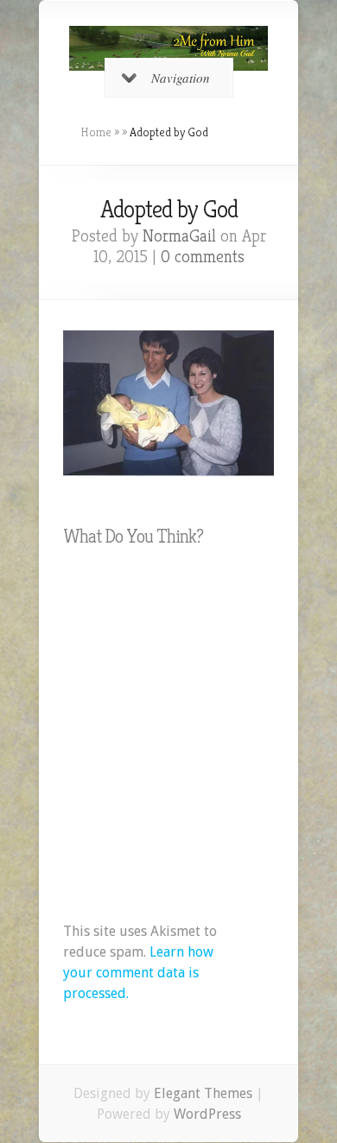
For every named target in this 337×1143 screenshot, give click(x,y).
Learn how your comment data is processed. (138, 973)
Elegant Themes (203, 1093)
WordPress (207, 1114)
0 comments (203, 256)
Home (95, 132)
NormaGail (179, 236)
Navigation (180, 77)
